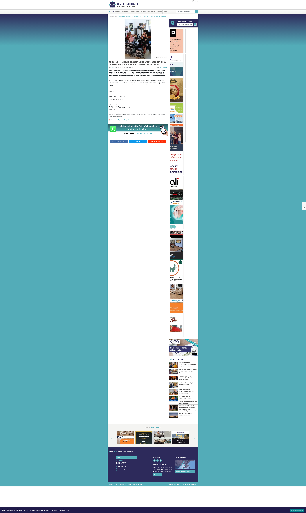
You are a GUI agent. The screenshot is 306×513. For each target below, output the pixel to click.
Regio (137, 11)
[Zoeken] (196, 11)
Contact (165, 11)
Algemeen (117, 11)
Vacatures (159, 11)
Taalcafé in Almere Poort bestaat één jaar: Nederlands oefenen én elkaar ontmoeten (188, 176)
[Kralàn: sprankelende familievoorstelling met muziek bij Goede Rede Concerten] (173, 170)
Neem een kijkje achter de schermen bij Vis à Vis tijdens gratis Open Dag (187, 182)
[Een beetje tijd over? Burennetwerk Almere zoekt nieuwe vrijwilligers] (173, 197)
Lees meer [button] (66, 510)
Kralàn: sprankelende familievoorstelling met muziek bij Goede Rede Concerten (187, 169)
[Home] (109, 12)
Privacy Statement (191, 289)
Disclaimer (183, 289)
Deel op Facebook (120, 141)
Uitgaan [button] (153, 11)
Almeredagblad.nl (128, 4)
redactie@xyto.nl (122, 274)
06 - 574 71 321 (144, 133)
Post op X (139, 141)
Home (111, 16)
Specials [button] (143, 11)
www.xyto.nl (121, 276)
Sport (148, 11)
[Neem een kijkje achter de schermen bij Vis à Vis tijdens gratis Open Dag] (173, 183)
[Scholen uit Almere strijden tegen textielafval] (173, 190)
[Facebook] (154, 265)
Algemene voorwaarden (174, 289)
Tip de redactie (158, 141)
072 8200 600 (122, 271)
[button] (109, 242)
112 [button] (112, 11)
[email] (304, 208)
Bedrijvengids (125, 11)
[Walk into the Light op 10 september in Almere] (173, 220)
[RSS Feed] (160, 265)
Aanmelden (157, 280)
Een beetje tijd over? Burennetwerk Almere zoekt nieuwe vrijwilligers (187, 196)
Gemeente (132, 11)
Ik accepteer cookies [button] (297, 510)
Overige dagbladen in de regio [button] (184, 276)
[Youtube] (157, 265)
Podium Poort (163, 67)
